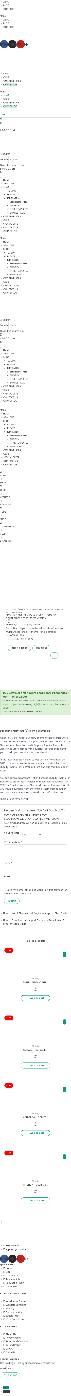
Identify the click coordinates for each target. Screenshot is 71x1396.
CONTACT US (10, 227)
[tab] (7, 731)
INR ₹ (6, 1387)
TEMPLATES (13, 198)
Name (8, 863)
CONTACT (8, 9)
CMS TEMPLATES (12, 81)
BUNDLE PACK (17, 212)
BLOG (6, 5)
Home (8, 609)
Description (7, 730)
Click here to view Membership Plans (22, 711)
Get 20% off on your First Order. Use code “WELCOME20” (31, 34)
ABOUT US (8, 183)
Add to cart (19, 648)
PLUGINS (11, 191)
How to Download (39, 730)
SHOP (6, 73)
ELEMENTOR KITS (18, 202)
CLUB (6, 77)
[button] (35, 16)
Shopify (15, 609)
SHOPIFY (14, 205)
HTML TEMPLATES (19, 209)
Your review (13, 842)
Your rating (11, 833)
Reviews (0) (21, 730)
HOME (6, 180)
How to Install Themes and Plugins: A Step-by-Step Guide (35, 913)
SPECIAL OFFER (11, 223)
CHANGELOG (10, 84)
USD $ (6, 1391)
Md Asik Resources (31, 1380)
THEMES (11, 194)
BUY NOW (41, 648)
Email (8, 876)
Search (4, 159)
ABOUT (7, 1)
